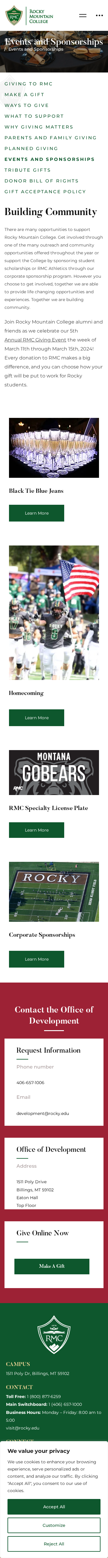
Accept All (54, 1506)
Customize (54, 1525)
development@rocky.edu (42, 1113)
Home (10, 40)
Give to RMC (37, 40)
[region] (54, 1499)
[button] (28, 83)
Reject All (54, 1544)
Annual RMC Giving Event (35, 340)
